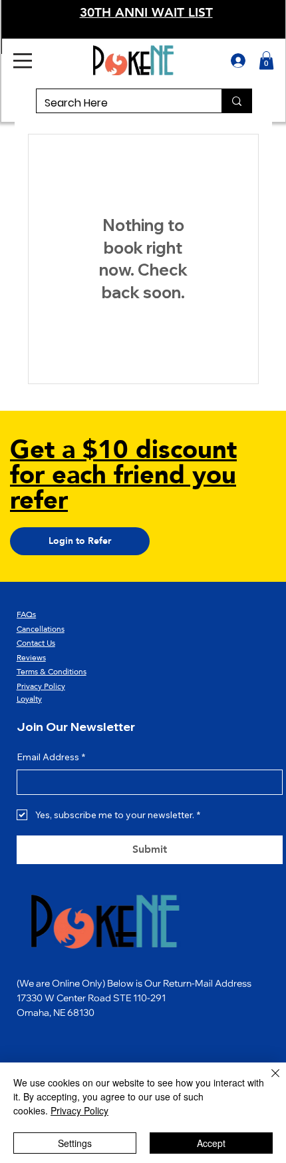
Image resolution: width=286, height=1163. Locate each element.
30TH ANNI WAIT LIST (146, 12)
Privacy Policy (41, 686)
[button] (266, 60)
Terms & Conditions (51, 671)
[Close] (267, 1081)
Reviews (31, 657)
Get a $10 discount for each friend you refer (123, 475)
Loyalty (29, 699)
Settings (75, 1143)
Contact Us (36, 643)
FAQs (26, 614)
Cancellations (41, 629)
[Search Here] (236, 101)
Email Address (51, 757)
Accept (211, 1143)
